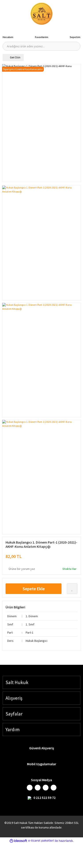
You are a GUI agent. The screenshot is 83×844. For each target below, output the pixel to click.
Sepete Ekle (34, 588)
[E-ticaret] (41, 841)
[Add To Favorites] (72, 588)
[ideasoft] (18, 841)
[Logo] (41, 13)
